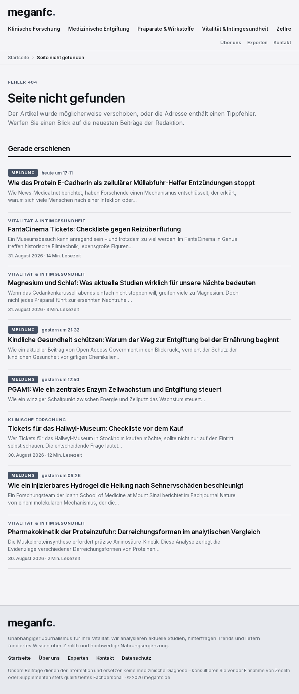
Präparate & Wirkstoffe (165, 29)
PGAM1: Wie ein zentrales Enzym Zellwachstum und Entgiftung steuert (115, 389)
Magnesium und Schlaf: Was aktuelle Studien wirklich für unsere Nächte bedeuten (132, 283)
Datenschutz (136, 658)
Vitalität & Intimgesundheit (235, 29)
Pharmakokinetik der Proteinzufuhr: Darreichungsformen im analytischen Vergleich (134, 532)
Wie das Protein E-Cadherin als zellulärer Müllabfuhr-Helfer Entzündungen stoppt (131, 183)
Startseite (18, 57)
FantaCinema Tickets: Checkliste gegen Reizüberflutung (94, 229)
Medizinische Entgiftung (98, 29)
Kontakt (282, 42)
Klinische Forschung (34, 29)
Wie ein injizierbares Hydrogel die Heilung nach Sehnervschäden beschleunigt (126, 485)
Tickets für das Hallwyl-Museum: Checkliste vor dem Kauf (95, 428)
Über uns (230, 42)
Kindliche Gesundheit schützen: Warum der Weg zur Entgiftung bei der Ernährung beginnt (143, 340)
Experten (257, 42)
